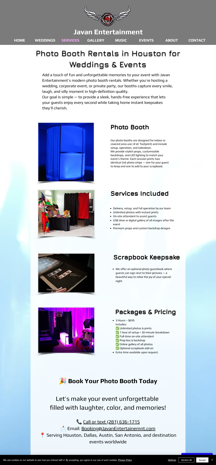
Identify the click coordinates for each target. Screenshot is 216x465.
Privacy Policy (125, 460)
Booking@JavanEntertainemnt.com (118, 428)
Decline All (186, 460)
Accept (202, 460)
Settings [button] (172, 460)
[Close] (212, 459)
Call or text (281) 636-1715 (111, 422)
